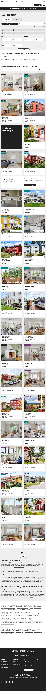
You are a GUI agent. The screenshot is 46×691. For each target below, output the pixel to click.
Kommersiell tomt (29, 632)
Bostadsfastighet (17, 630)
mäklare (31, 597)
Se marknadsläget (30, 185)
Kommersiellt (36, 629)
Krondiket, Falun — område (19, 615)
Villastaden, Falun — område (8, 624)
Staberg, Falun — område (21, 621)
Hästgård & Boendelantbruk (8, 632)
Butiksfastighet (26, 630)
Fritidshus (8, 629)
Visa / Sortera (6, 69)
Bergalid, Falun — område (16, 605)
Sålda (17, 19)
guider (9, 592)
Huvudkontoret (4, 666)
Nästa (23, 556)
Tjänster (14, 663)
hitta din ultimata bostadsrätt (30, 591)
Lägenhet (19, 629)
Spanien (43, 10)
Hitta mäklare (4, 663)
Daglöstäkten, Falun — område (8, 608)
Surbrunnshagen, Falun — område (9, 622)
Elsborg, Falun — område (22, 608)
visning (8, 580)
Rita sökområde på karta (39, 26)
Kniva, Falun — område (7, 615)
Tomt (24, 629)
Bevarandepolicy (13, 688)
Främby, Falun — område (35, 608)
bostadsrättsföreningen (19, 567)
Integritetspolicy (6, 688)
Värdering (38, 5)
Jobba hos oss (16, 666)
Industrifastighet (19, 632)
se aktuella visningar (31, 8)
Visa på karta (40, 69)
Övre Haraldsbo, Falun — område (9, 619)
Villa (3, 629)
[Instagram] (9, 682)
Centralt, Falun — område (7, 606)
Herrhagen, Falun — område (24, 612)
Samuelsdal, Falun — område (8, 621)
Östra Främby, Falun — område (8, 618)
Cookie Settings (40, 688)
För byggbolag (4, 664)
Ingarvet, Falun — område (20, 613)
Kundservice (4, 661)
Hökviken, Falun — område (7, 613)
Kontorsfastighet (38, 632)
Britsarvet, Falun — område (30, 605)
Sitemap (34, 688)
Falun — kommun (5, 605)
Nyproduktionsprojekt (6, 630)
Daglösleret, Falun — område (34, 606)
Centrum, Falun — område (20, 606)
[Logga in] (44, 2)
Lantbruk (29, 629)
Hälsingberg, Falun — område (36, 611)
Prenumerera (29, 669)
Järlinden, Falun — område (34, 613)
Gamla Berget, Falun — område (23, 609)
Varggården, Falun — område (25, 622)
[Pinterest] (13, 682)
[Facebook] (2, 682)
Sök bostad (3, 5)
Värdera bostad (4, 667)
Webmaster (30, 688)
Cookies (25, 688)
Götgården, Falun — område (8, 611)
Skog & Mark (9, 633)
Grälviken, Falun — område (22, 611)
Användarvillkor (20, 688)
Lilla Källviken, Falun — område (33, 615)
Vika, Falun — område (38, 622)
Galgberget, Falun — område (8, 609)
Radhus (13, 629)
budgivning (13, 580)
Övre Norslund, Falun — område (25, 619)
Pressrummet (15, 664)
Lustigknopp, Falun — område (8, 616)
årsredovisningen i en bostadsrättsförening (29, 595)
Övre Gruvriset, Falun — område (24, 618)
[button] (44, 5)
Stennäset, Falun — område (35, 621)
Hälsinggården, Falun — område (9, 612)
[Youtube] (6, 682)
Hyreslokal (33, 630)
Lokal (3, 633)
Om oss (14, 661)
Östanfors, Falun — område (23, 616)
